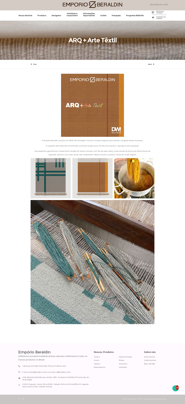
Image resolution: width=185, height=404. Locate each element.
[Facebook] (19, 399)
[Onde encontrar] (54, 378)
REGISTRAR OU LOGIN (159, 5)
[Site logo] (92, 7)
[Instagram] (23, 399)
